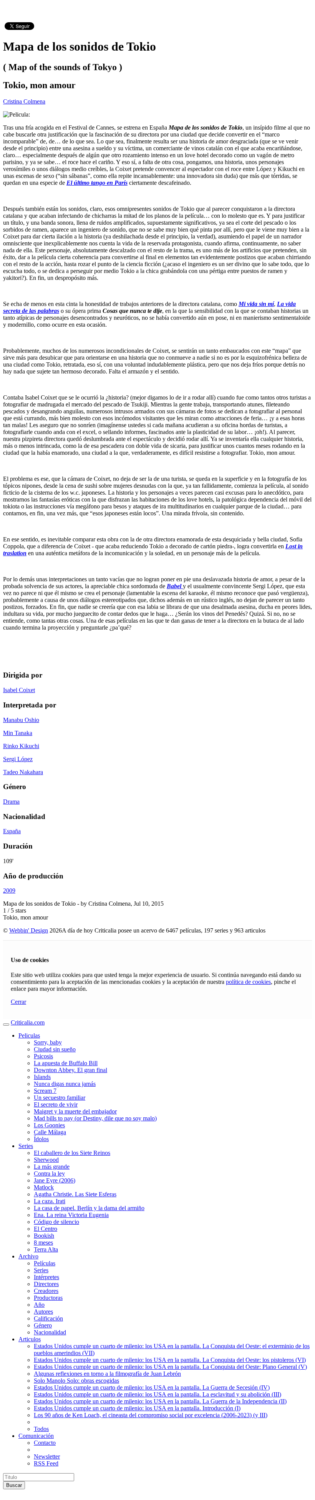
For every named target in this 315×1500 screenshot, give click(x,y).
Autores (43, 1311)
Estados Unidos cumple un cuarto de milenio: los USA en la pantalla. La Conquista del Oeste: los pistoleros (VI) (170, 1360)
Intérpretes (46, 1277)
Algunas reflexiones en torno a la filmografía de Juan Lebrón (107, 1373)
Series (25, 1146)
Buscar (14, 1485)
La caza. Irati (49, 1201)
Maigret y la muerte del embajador (75, 1111)
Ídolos (41, 1139)
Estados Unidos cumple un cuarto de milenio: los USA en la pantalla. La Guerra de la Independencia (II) (160, 1401)
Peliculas (29, 1035)
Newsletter (47, 1456)
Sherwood (46, 1159)
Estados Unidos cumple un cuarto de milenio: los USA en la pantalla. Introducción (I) (137, 1408)
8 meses (43, 1242)
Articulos (29, 1339)
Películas (44, 1263)
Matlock (44, 1187)
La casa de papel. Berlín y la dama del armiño (89, 1208)
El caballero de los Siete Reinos (72, 1153)
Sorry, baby (48, 1042)
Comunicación (36, 1436)
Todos (41, 1429)
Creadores (46, 1291)
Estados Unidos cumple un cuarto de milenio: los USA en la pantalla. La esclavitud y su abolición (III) (157, 1394)
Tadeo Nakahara (23, 772)
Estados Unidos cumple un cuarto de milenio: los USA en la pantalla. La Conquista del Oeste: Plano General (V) (170, 1366)
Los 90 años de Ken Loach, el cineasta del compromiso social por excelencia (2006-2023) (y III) (150, 1415)
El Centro (45, 1228)
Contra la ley (49, 1173)
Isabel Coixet (19, 690)
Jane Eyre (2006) (54, 1180)
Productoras (48, 1297)
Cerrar (18, 1001)
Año (39, 1304)
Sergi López (18, 759)
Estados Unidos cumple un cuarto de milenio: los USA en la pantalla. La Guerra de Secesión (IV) (152, 1387)
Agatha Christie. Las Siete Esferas (75, 1194)
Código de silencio (56, 1222)
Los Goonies (49, 1125)
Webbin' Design (28, 930)
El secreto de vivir (56, 1104)
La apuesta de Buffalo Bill (66, 1063)
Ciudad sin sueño (55, 1049)
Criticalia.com (28, 1022)
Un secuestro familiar (59, 1097)
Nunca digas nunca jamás (65, 1084)
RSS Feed (46, 1463)
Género (43, 1325)
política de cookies (248, 982)
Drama (11, 801)
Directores (46, 1284)
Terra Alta (46, 1249)
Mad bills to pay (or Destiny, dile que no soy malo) (95, 1118)
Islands (42, 1077)
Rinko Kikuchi (21, 746)
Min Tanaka (17, 733)
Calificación (48, 1318)
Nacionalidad (50, 1332)
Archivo (28, 1256)
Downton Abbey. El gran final (70, 1070)
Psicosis (43, 1056)
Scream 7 (45, 1090)
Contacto (45, 1442)
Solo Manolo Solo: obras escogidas (76, 1380)
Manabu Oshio (21, 720)
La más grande (52, 1166)
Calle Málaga (50, 1132)
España (12, 831)
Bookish (44, 1235)
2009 (9, 890)
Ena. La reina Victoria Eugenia (71, 1215)
